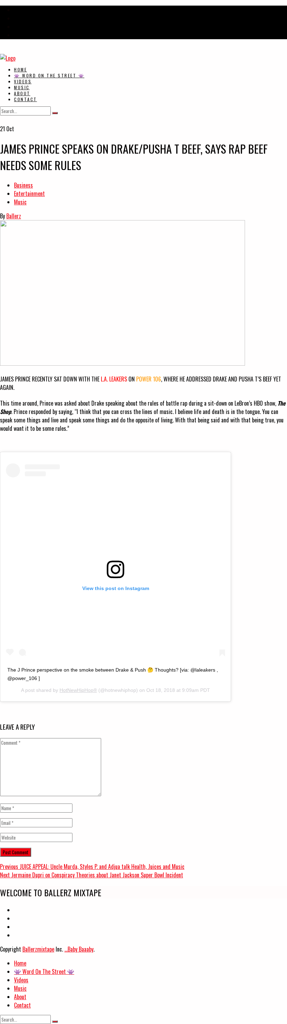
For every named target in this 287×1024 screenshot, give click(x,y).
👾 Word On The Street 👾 (49, 75)
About (22, 93)
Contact (25, 99)
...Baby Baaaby (78, 949)
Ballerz (13, 216)
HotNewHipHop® (78, 690)
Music (22, 87)
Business (23, 185)
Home (20, 69)
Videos (22, 81)
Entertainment (29, 193)
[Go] (55, 113)
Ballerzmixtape (38, 949)
